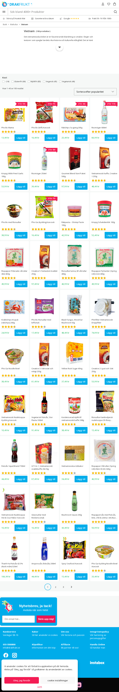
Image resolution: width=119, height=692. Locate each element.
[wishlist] (109, 4)
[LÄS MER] (59, 47)
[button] (115, 4)
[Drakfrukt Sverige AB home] (16, 4)
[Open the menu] (4, 11)
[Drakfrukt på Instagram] (14, 655)
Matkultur (14, 24)
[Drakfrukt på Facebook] (6, 655)
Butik (5, 24)
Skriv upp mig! (46, 619)
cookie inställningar (57, 680)
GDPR (39, 687)
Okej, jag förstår (21, 680)
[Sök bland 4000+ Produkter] (115, 11)
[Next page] (71, 587)
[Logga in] (103, 4)
